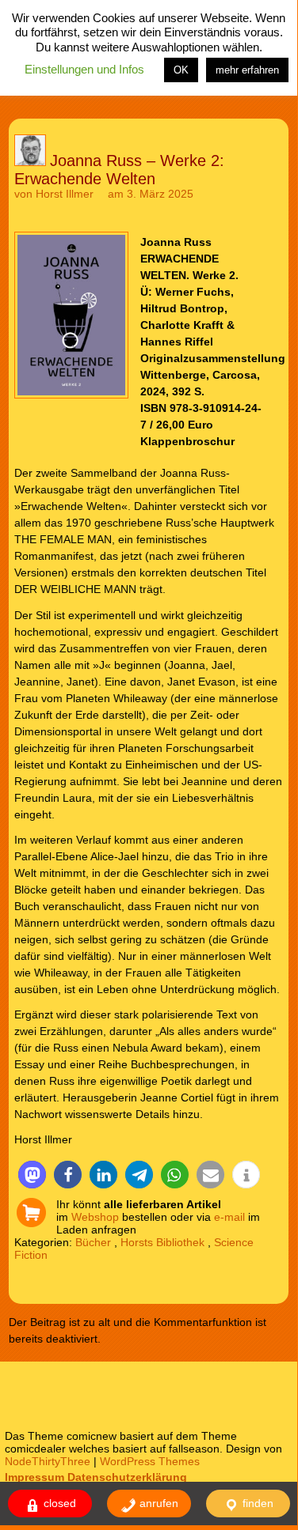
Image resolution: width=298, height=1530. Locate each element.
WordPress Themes (150, 1461)
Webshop (95, 1217)
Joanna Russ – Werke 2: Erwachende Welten (119, 169)
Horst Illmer (65, 193)
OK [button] (181, 70)
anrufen (157, 1503)
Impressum (34, 1477)
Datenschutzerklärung (127, 1477)
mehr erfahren (247, 70)
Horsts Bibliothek (162, 1242)
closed (58, 1503)
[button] (32, 1174)
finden (256, 1503)
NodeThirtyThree (47, 1461)
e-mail (229, 1217)
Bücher (93, 1242)
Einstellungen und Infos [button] (84, 69)
